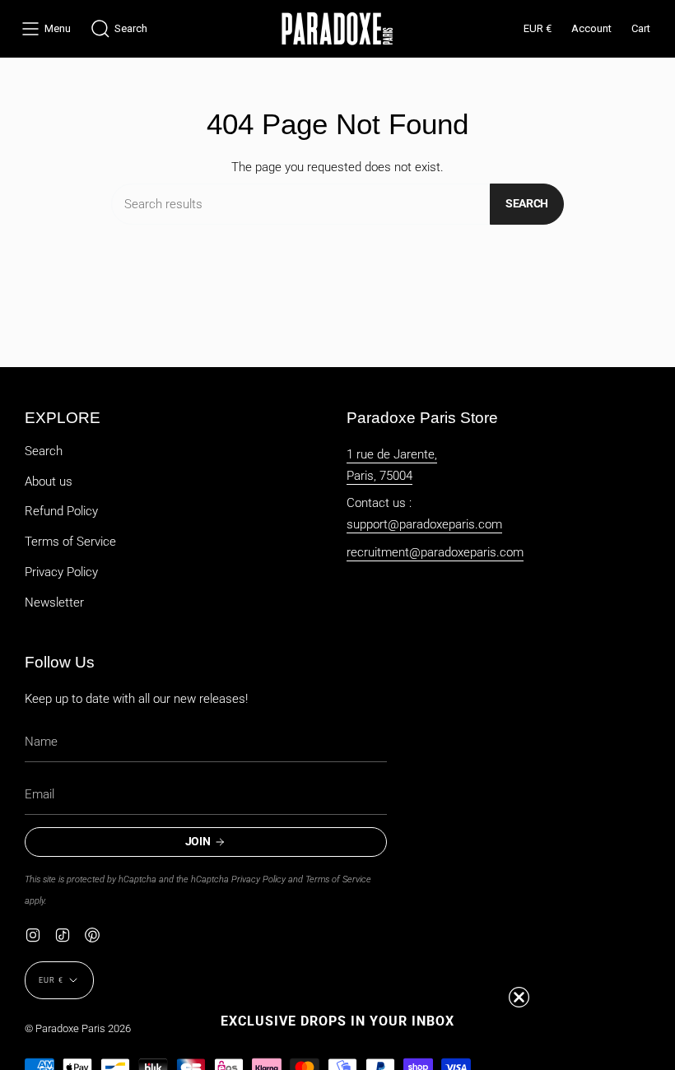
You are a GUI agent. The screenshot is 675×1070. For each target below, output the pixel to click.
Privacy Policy (61, 572)
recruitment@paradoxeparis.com (435, 552)
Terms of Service (70, 541)
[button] (119, 29)
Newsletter (54, 602)
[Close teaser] (519, 997)
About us (48, 481)
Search (526, 203)
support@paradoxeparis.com (424, 524)
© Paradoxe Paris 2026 (78, 1028)
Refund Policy (61, 511)
